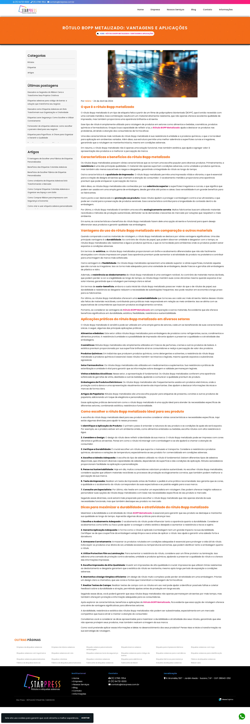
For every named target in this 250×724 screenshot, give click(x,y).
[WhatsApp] (243, 716)
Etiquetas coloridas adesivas (98, 659)
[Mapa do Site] (189, 699)
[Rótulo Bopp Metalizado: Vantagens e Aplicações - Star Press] (27, 9)
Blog (193, 9)
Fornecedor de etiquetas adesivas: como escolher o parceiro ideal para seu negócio (50, 128)
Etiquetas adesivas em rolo (62, 653)
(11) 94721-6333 (22, 2)
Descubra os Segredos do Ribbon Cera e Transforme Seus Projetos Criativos (46, 94)
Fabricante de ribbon (129, 663)
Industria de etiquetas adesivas (169, 663)
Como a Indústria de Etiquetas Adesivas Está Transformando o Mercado (47, 182)
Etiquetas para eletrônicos (131, 659)
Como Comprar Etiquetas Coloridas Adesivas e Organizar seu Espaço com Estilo (49, 191)
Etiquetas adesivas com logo (203, 647)
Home (140, 9)
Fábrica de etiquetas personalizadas (66, 663)
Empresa (155, 9)
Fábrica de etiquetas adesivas (203, 659)
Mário (88, 100)
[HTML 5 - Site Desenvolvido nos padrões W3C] (196, 699)
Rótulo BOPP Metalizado (166, 127)
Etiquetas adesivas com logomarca (31, 653)
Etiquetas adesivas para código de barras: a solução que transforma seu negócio (47, 102)
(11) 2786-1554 (39, 2)
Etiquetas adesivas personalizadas (31, 659)
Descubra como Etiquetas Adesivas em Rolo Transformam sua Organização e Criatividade (48, 111)
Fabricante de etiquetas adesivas (99, 663)
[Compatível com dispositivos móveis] (214, 699)
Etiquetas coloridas (59, 659)
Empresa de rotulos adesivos (63, 647)
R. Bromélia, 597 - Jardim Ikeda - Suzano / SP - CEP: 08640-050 (198, 678)
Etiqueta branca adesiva (131, 647)
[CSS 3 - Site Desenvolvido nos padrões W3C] (205, 699)
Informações (226, 9)
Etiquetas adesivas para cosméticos (171, 653)
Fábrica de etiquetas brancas (28, 663)
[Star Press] (42, 683)
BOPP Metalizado (142, 513)
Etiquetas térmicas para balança (169, 659)
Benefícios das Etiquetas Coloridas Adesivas (47, 167)
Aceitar (85, 718)
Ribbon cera (196, 663)
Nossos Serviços (175, 9)
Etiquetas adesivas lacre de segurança (102, 653)
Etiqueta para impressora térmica (169, 647)
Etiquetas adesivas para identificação (206, 653)
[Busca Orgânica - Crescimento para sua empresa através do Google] (226, 699)
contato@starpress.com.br (62, 2)
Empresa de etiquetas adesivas (29, 647)
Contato (207, 9)
